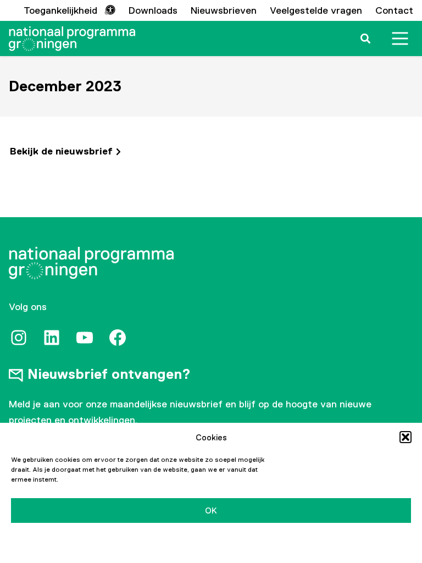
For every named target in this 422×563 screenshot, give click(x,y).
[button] (405, 437)
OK (211, 510)
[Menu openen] (400, 38)
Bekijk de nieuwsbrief (61, 151)
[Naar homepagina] (72, 38)
